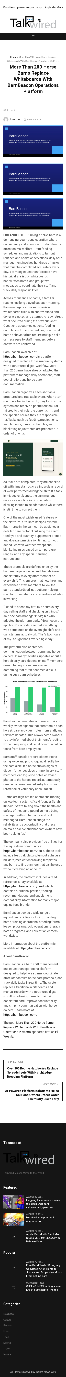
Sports (7, 1343)
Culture (7, 1320)
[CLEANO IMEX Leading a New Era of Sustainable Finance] (13, 1288)
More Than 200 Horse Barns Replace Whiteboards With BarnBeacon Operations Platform (29, 1027)
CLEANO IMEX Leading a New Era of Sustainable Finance (43, 1288)
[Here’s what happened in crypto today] (13, 1219)
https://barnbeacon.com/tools (23, 851)
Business (8, 1314)
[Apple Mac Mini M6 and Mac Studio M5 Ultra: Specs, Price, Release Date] (13, 1236)
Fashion (7, 1325)
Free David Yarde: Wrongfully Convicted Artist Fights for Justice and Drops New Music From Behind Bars (44, 1271)
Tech (6, 1337)
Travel (6, 1348)
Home (13, 57)
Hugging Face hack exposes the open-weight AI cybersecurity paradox (43, 1203)
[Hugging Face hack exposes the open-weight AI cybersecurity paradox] (13, 1202)
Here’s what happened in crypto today (40, 1219)
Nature (7, 1354)
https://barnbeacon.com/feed (23, 886)
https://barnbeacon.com (19, 356)
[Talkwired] (33, 22)
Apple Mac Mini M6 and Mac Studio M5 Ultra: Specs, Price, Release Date (43, 1238)
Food (6, 1331)
